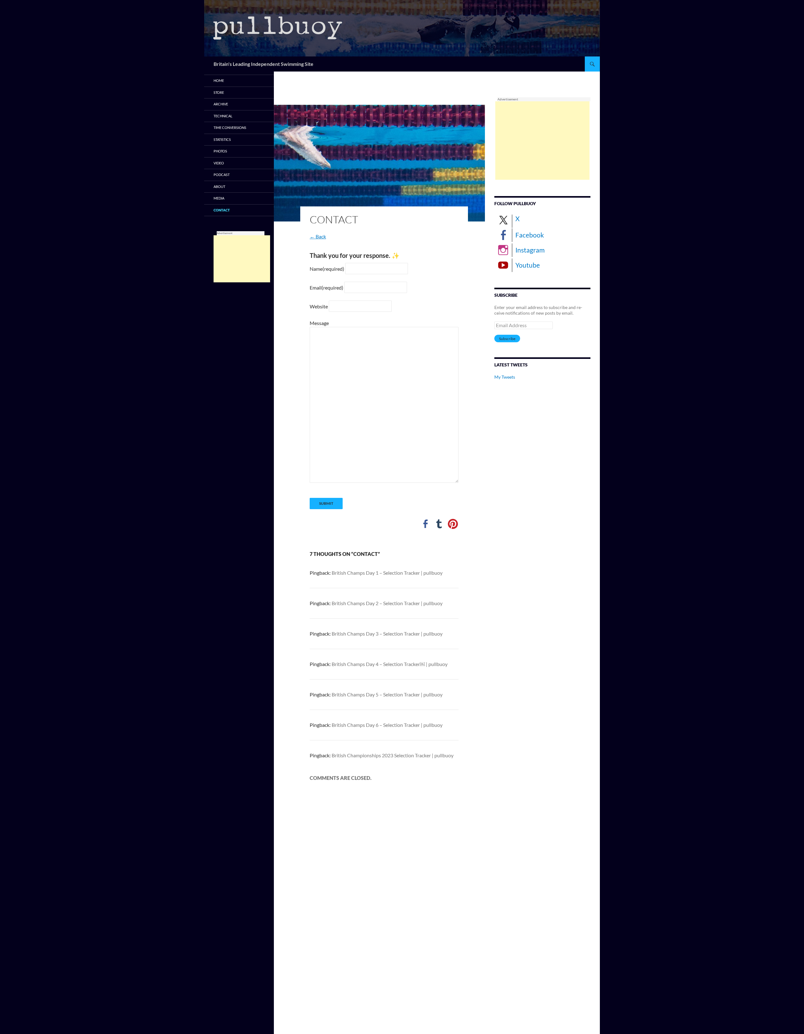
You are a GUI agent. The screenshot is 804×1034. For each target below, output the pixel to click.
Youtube (527, 265)
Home (219, 80)
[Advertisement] (542, 140)
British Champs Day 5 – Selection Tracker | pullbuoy (387, 694)
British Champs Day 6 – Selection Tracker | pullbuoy (387, 725)
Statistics (222, 139)
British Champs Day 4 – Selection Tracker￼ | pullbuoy (390, 664)
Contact (222, 210)
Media (219, 198)
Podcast (222, 175)
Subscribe (507, 338)
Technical (223, 116)
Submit (326, 503)
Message (319, 323)
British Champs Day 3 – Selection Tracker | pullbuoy (387, 634)
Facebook (529, 235)
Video (219, 163)
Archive (221, 104)
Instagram (530, 250)
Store (219, 92)
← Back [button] (318, 236)
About (219, 186)
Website (319, 306)
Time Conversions (230, 127)
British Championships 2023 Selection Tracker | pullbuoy (393, 755)
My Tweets (504, 377)
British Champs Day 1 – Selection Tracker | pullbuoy (387, 573)
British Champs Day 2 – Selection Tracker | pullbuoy (387, 603)
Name (327, 269)
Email (326, 287)
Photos (220, 151)
